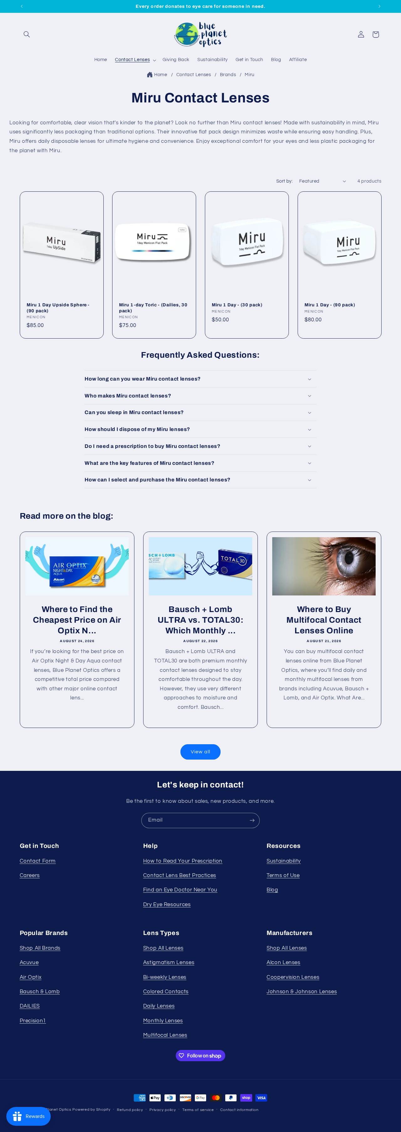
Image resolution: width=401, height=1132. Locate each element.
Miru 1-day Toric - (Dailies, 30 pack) (153, 307)
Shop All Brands (40, 948)
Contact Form (38, 861)
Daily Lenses (159, 1006)
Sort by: (284, 181)
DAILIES (30, 1006)
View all (200, 751)
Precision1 (33, 1021)
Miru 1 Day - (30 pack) (237, 304)
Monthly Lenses (163, 1021)
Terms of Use (283, 875)
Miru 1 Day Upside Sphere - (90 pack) (58, 307)
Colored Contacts (166, 991)
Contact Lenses (194, 74)
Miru (249, 74)
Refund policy (130, 1110)
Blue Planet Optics (53, 1109)
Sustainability (284, 861)
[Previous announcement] (22, 6)
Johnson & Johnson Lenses (302, 991)
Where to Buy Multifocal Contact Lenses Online (324, 620)
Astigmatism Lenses (168, 962)
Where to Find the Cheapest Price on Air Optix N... (77, 620)
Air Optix (31, 977)
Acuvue (29, 962)
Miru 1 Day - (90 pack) (330, 304)
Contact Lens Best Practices (179, 875)
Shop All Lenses (163, 948)
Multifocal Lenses (165, 1035)
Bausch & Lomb (40, 991)
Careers (30, 875)
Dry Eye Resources (167, 904)
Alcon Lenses (283, 962)
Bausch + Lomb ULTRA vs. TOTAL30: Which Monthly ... (200, 620)
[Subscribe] (252, 820)
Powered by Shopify (91, 1109)
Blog (272, 890)
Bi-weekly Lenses (164, 977)
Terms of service (198, 1110)
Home (160, 74)
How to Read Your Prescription (182, 861)
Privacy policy (162, 1110)
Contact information (239, 1110)
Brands (228, 74)
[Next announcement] (379, 6)
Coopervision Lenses (293, 977)
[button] (27, 34)
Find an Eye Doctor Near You (180, 890)
